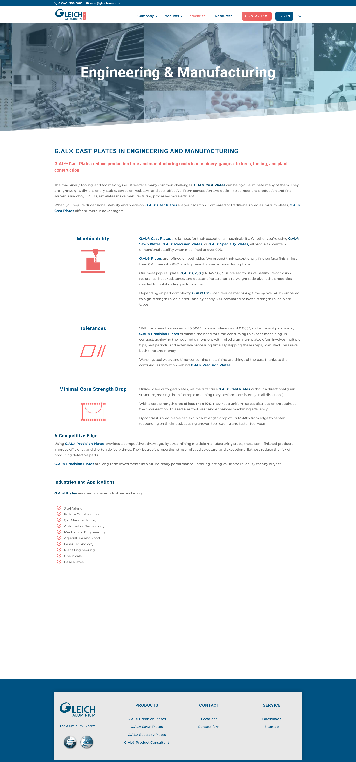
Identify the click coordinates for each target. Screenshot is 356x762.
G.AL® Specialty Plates (228, 244)
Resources (223, 16)
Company (145, 16)
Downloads (271, 719)
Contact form (209, 727)
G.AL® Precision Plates (147, 719)
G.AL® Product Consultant (146, 743)
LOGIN (284, 16)
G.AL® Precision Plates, (183, 244)
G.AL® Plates (150, 259)
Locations (209, 719)
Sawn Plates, (151, 244)
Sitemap (272, 727)
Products (171, 16)
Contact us (256, 16)
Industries (196, 16)
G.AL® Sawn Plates (147, 727)
